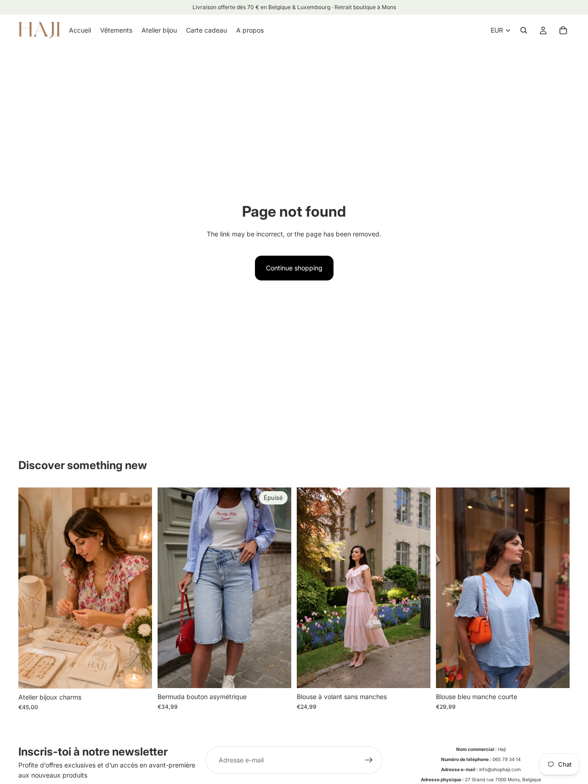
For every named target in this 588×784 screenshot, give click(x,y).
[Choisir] (416, 674)
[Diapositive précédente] (171, 588)
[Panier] (563, 30)
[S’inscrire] (369, 760)
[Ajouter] (138, 674)
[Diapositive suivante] (277, 588)
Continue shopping (294, 268)
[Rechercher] (524, 30)
